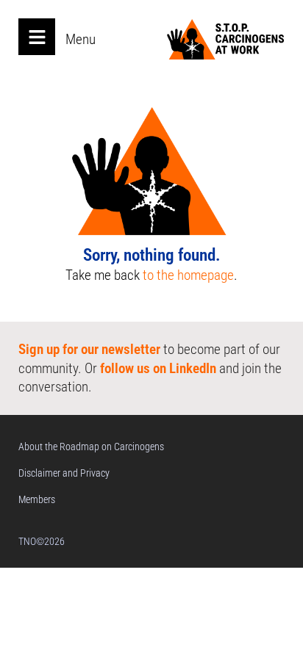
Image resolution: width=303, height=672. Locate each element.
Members (36, 499)
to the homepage (188, 275)
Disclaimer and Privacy (64, 473)
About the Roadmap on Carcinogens (91, 446)
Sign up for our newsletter (89, 349)
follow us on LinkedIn (158, 368)
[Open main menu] (36, 36)
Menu (80, 39)
